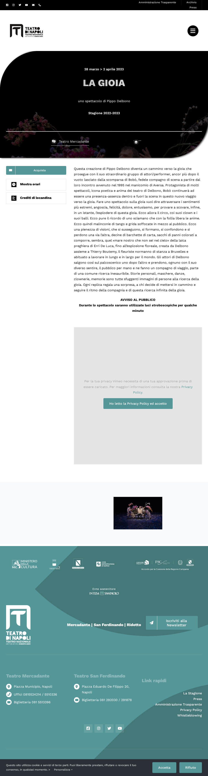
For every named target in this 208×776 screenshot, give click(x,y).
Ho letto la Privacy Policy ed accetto (138, 403)
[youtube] (26, 5)
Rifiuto (190, 767)
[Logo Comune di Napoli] (54, 561)
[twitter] (20, 5)
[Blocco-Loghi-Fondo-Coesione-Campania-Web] (165, 560)
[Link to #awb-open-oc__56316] (193, 31)
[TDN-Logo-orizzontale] (26, 12)
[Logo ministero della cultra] (24, 562)
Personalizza (62, 769)
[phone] (40, 5)
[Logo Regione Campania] (78, 560)
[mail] (33, 5)
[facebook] (7, 5)
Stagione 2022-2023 (104, 113)
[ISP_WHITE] (104, 593)
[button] (36, 184)
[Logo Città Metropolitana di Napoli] (105, 563)
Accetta (164, 767)
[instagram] (13, 5)
